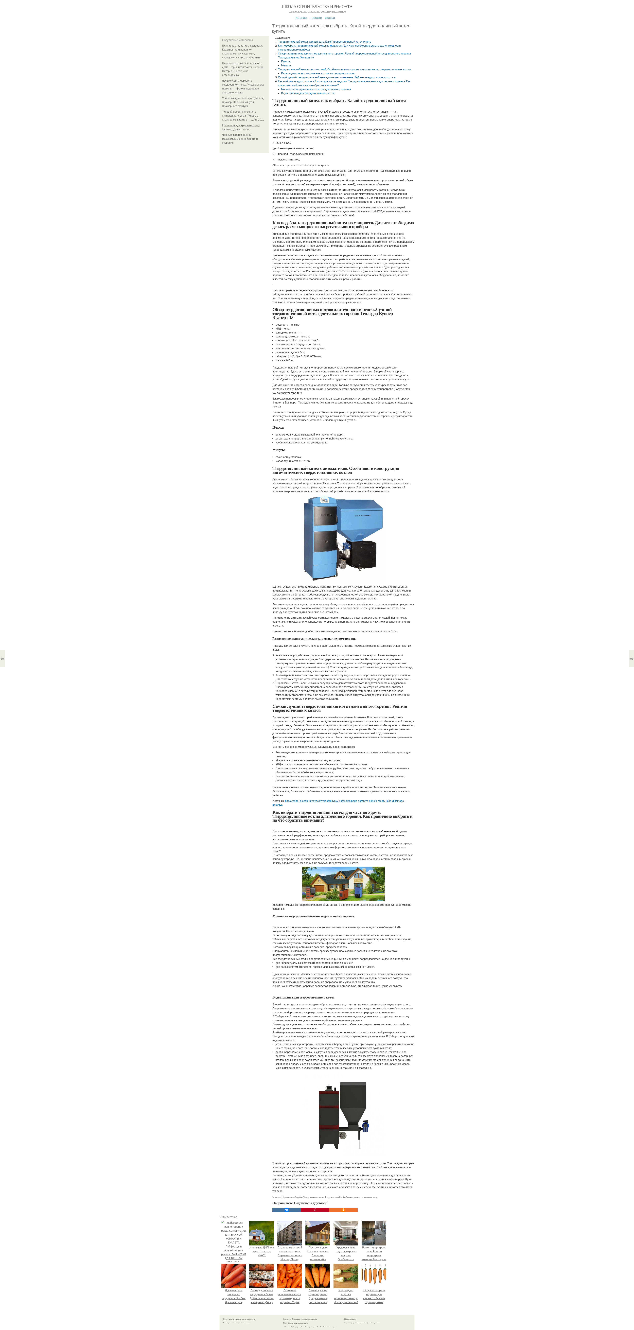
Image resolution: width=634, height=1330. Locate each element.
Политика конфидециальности (295, 1323)
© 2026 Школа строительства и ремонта (239, 1319)
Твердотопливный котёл (335, 1197)
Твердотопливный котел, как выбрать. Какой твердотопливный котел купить (324, 41)
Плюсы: (286, 61)
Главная (301, 17)
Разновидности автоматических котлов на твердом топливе (317, 73)
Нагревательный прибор (292, 1197)
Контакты (287, 1319)
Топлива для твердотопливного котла (361, 1197)
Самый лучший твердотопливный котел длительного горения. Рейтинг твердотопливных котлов (337, 77)
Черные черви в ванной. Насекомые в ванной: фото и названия (240, 138)
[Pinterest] (315, 1210)
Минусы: (286, 65)
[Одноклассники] (343, 1210)
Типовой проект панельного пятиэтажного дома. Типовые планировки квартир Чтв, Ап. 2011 (243, 115)
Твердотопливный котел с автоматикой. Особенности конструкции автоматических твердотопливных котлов (344, 69)
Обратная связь (350, 1319)
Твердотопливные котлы (313, 1197)
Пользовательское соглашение (304, 1319)
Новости (316, 17)
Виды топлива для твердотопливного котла (308, 93)
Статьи (330, 17)
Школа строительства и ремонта (317, 6)
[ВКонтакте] (286, 1210)
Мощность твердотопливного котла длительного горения (316, 89)
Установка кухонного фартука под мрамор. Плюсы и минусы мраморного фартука (243, 102)
